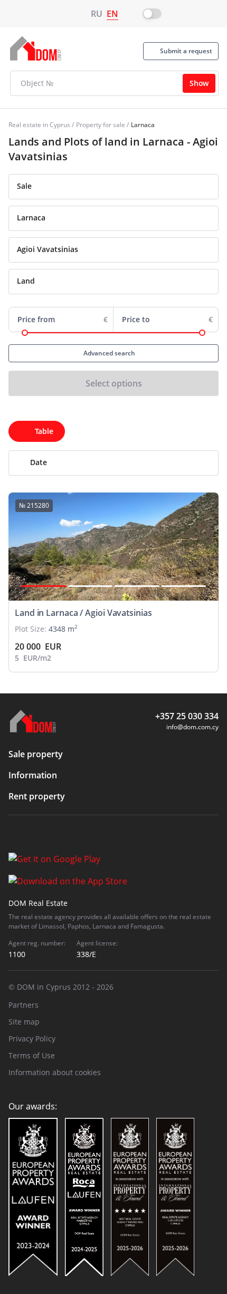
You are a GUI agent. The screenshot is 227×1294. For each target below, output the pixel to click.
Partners (23, 1005)
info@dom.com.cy (192, 726)
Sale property (35, 754)
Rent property (36, 796)
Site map (24, 1022)
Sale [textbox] (24, 186)
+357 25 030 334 (187, 716)
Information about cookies (54, 1072)
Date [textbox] (38, 462)
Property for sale (100, 124)
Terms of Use (31, 1055)
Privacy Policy (31, 1039)
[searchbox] (124, 218)
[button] (43, 586)
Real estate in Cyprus (39, 124)
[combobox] (113, 186)
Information (32, 775)
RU (96, 14)
